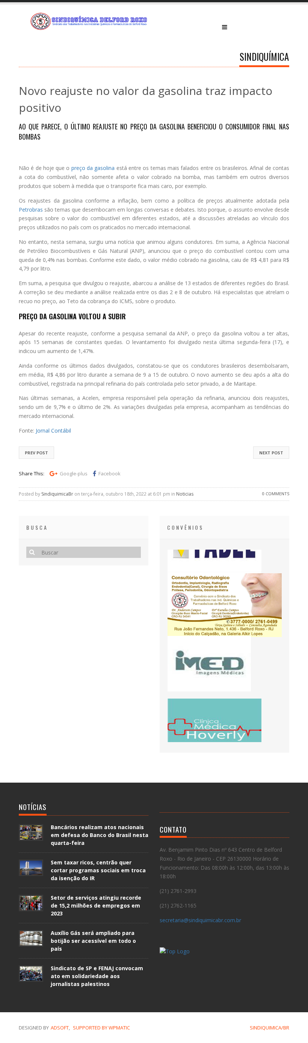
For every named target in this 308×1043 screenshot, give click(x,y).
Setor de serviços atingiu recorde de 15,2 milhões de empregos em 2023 (96, 905)
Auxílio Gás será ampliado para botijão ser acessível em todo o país (93, 940)
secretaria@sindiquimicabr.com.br (200, 920)
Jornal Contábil (53, 430)
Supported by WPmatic (101, 1027)
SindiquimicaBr (57, 494)
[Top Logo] (175, 952)
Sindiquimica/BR (269, 1027)
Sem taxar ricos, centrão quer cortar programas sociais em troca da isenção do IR (98, 870)
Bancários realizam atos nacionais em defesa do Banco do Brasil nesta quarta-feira (99, 835)
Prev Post (36, 452)
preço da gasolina (93, 167)
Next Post (271, 452)
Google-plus (74, 473)
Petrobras (31, 209)
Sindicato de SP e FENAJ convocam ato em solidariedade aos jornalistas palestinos (97, 976)
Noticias (184, 494)
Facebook (109, 473)
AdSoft (60, 1027)
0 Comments (275, 493)
